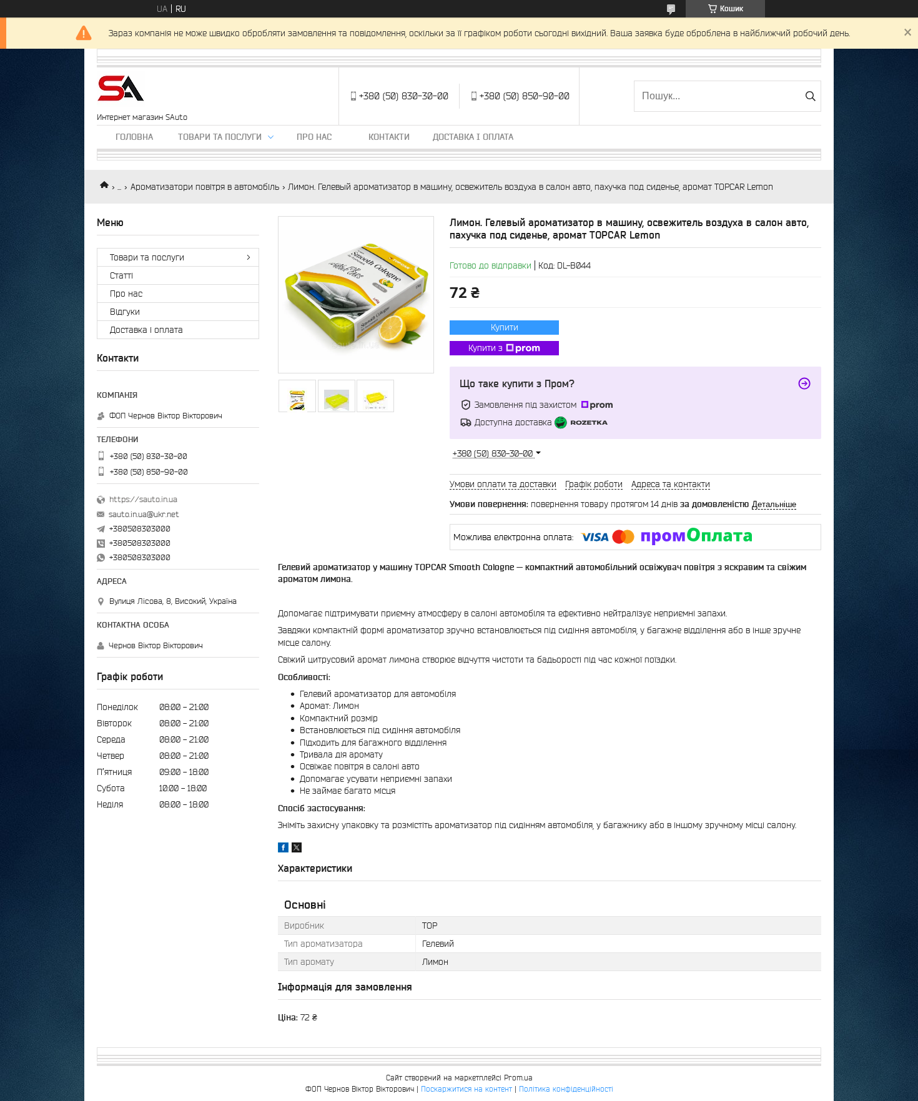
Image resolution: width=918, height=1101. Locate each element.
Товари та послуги (220, 137)
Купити (504, 327)
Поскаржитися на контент (466, 1089)
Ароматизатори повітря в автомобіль (205, 187)
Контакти (389, 137)
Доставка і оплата (473, 137)
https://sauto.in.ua (143, 499)
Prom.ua (518, 1078)
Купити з (485, 348)
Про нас (314, 137)
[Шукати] (810, 96)
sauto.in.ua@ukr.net (144, 514)
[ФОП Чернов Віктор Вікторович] (121, 90)
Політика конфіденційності (566, 1089)
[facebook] (283, 849)
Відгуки (125, 312)
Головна (134, 137)
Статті (121, 275)
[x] (297, 849)
